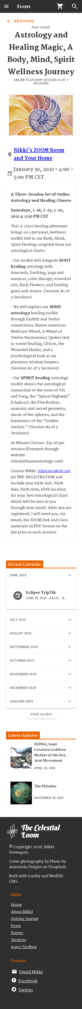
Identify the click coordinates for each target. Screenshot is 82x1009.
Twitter (25, 990)
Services (18, 940)
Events (17, 933)
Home (16, 905)
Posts (16, 926)
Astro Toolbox (24, 947)
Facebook (28, 981)
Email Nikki (31, 972)
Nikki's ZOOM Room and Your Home (39, 154)
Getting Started (24, 919)
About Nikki (22, 912)
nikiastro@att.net (54, 471)
